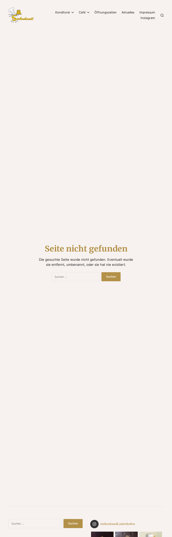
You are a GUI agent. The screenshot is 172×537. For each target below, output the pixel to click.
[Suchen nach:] (75, 277)
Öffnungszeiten (105, 12)
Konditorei (62, 12)
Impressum (147, 12)
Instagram (148, 18)
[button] (162, 15)
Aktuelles (128, 12)
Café (82, 12)
